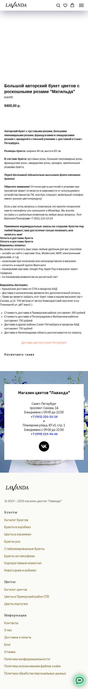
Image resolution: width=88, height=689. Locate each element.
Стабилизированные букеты (24, 549)
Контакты (11, 623)
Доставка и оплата (17, 637)
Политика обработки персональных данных (35, 673)
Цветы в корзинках (17, 534)
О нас (8, 630)
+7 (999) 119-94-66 (44, 434)
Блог (7, 645)
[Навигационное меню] (81, 5)
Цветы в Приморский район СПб (26, 597)
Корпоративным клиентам (22, 563)
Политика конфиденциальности (27, 659)
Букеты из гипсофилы (19, 556)
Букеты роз (12, 541)
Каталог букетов (16, 520)
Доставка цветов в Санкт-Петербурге (44, 342)
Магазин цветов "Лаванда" (44, 392)
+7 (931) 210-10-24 (44, 417)
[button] (58, 5)
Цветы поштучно (16, 604)
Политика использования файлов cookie (32, 666)
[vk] (44, 446)
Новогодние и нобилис (20, 570)
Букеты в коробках (17, 527)
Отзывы (10, 652)
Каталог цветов (15, 589)
